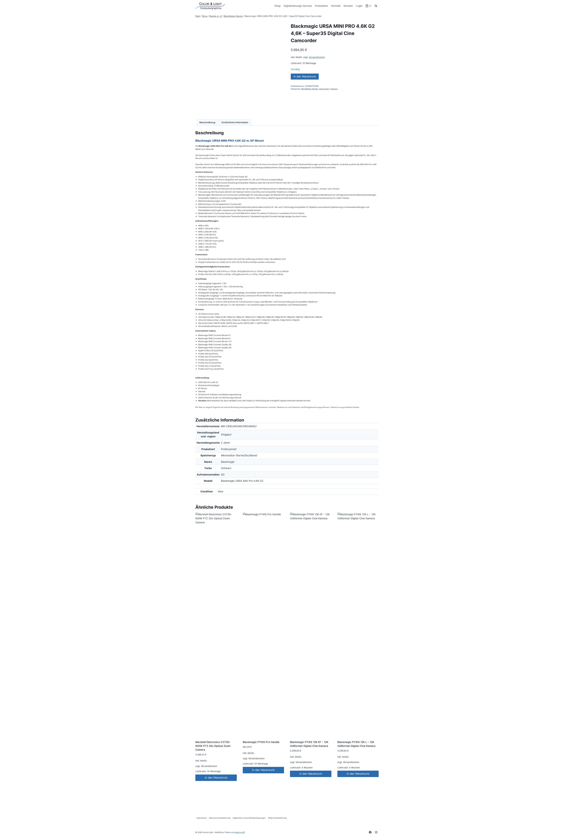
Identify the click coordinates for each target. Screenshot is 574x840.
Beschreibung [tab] (207, 122)
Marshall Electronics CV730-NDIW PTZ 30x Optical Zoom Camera (212, 746)
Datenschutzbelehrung (219, 818)
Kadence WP (239, 832)
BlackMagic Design (309, 89)
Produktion (321, 5)
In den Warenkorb (304, 76)
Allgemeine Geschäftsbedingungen (249, 818)
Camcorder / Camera (328, 89)
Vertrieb (336, 5)
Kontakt (348, 5)
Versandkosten (317, 57)
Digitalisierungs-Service (298, 5)
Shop (277, 5)
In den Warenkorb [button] (216, 777)
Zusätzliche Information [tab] (234, 122)
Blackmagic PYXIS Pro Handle (261, 742)
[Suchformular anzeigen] (376, 6)
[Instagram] (376, 832)
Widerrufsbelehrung (277, 818)
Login (359, 5)
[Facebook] (370, 832)
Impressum (202, 818)
